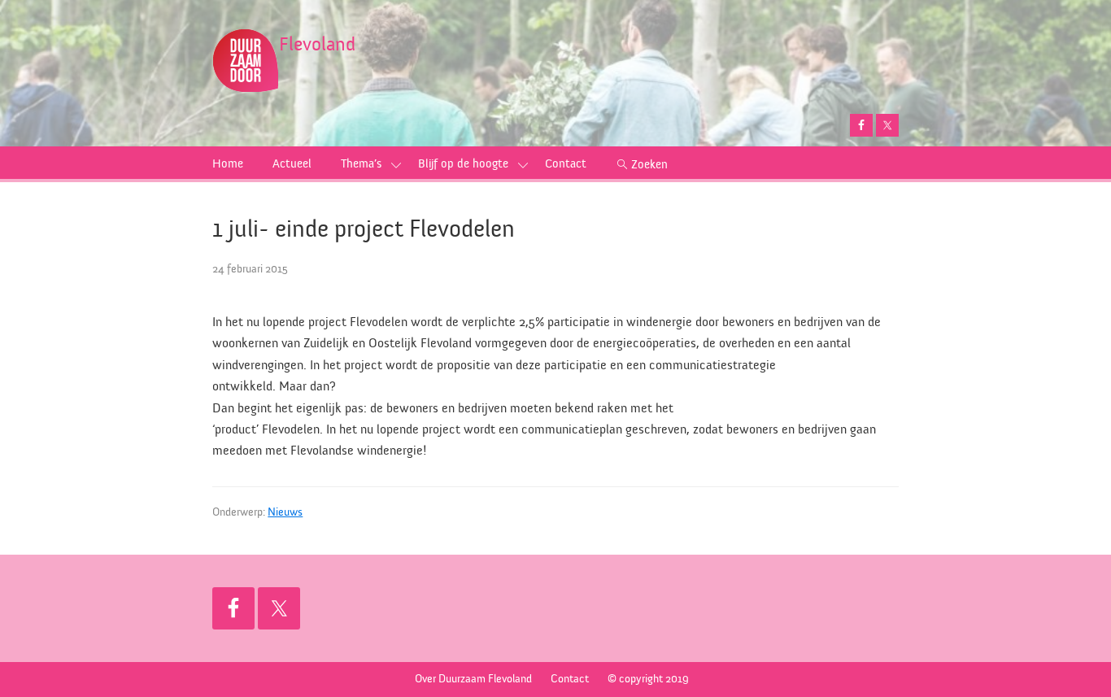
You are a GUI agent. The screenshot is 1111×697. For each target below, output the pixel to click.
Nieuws (285, 512)
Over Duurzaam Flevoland (473, 679)
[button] (396, 164)
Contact (570, 679)
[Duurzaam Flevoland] (245, 46)
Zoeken (649, 165)
